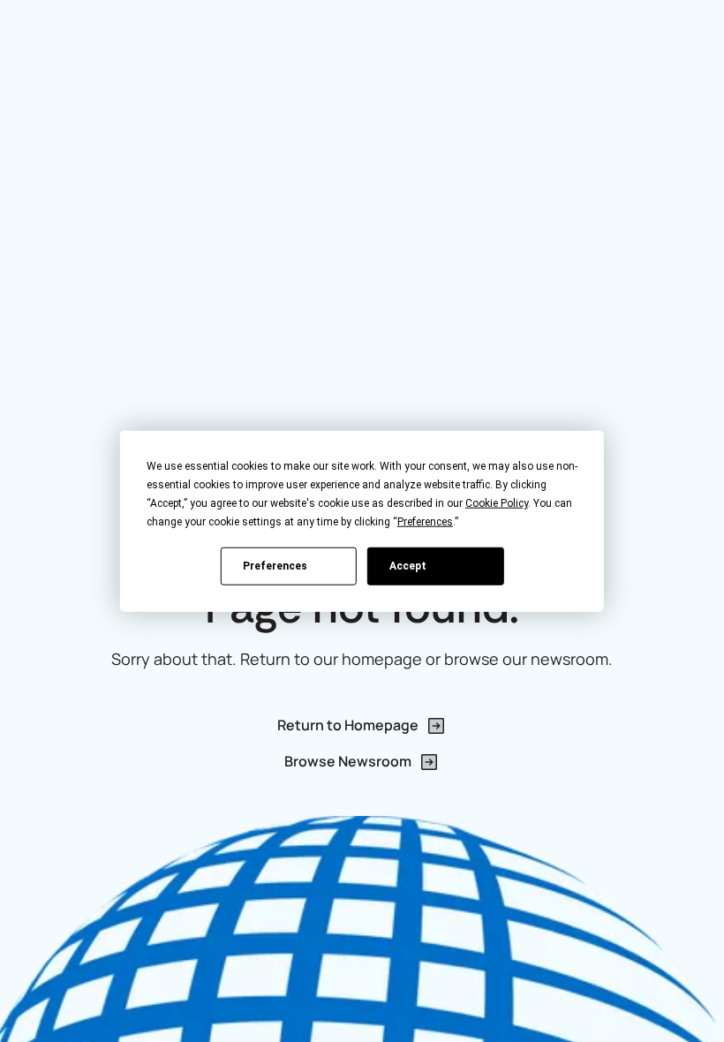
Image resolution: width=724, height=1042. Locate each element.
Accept (407, 565)
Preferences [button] (425, 522)
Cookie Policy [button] (496, 503)
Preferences (275, 565)
